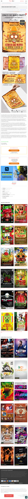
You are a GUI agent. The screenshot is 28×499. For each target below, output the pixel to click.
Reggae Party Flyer (3, 401)
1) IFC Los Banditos (3, 143)
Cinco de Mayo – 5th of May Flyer (5, 288)
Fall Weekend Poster (4, 466)
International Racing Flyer (4, 358)
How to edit (11, 196)
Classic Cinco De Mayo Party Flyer (6, 245)
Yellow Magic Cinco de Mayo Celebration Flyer (7, 332)
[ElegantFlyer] (11, 1)
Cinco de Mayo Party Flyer (18, 223)
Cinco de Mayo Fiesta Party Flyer (5, 223)
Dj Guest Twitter (16, 401)
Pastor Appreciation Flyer (18, 358)
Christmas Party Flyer (17, 466)
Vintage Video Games (17, 444)
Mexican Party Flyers (9, 188)
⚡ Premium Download (14, 150)
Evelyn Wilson (7, 191)
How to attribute (12, 194)
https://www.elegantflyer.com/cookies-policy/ (12, 491)
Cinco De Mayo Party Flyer (18, 245)
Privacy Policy (6, 492)
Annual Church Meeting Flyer (5, 444)
